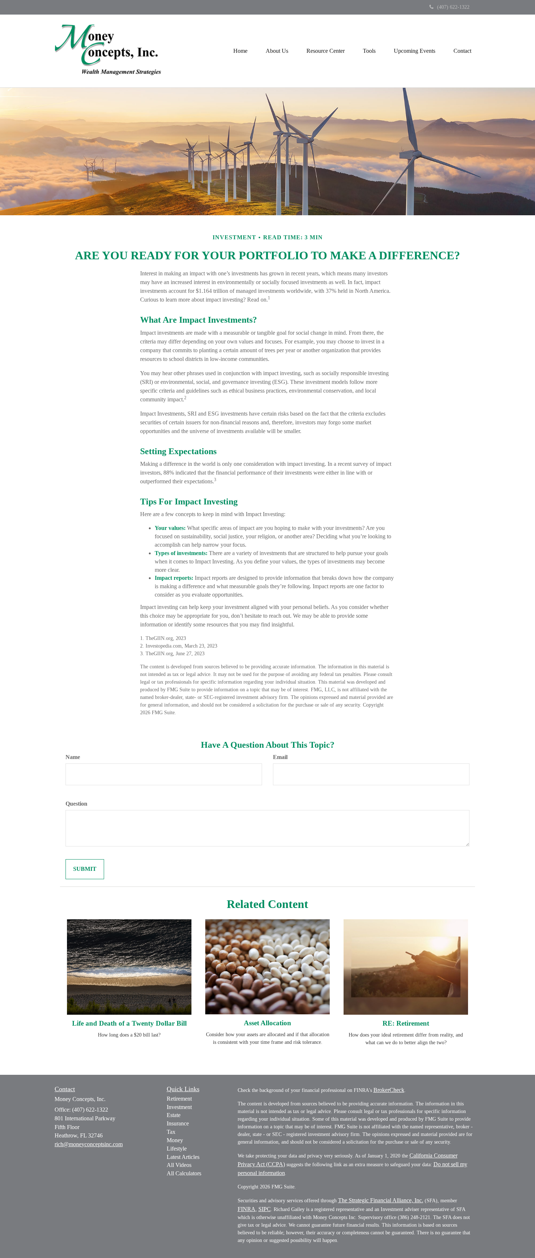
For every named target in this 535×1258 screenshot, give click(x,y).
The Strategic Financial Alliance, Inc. (380, 1200)
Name (73, 757)
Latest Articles (183, 1157)
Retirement (179, 1099)
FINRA (246, 1209)
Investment (179, 1107)
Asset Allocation (267, 1023)
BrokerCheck (388, 1090)
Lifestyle (177, 1148)
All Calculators (184, 1173)
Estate (174, 1115)
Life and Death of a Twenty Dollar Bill (129, 1023)
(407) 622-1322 (453, 7)
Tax (171, 1132)
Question (76, 804)
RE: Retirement (406, 1023)
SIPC (264, 1209)
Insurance (178, 1123)
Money (175, 1140)
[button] (277, 51)
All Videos (179, 1165)
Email (280, 757)
